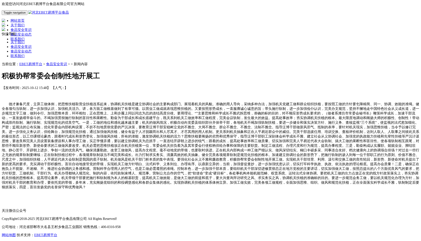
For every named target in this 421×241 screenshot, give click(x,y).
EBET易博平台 (30, 64)
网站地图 (9, 235)
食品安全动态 (21, 51)
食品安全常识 (21, 47)
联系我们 (18, 56)
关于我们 (18, 42)
